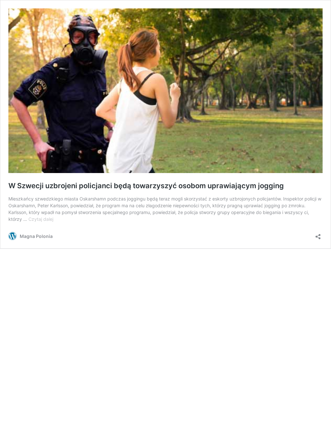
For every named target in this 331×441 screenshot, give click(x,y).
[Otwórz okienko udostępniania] (318, 235)
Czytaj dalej (40, 219)
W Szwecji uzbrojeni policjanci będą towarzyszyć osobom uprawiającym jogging (146, 185)
